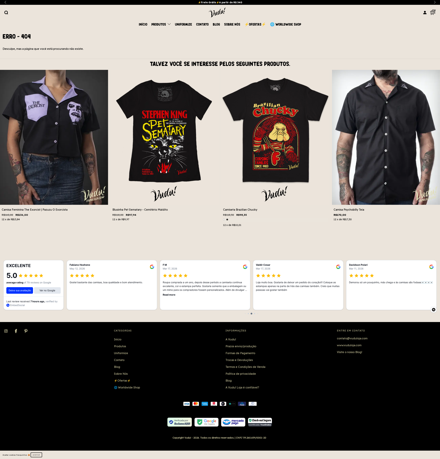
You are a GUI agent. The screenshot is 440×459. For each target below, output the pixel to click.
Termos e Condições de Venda (245, 367)
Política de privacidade (241, 373)
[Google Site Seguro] (206, 422)
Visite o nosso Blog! (349, 352)
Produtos (159, 24)
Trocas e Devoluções (239, 360)
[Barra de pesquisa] (6, 12)
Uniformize (183, 24)
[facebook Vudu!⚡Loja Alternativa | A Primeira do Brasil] (16, 331)
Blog (216, 24)
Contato (202, 24)
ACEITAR (36, 455)
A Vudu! (231, 339)
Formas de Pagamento (240, 353)
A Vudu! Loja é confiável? (242, 387)
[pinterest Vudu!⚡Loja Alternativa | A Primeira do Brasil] (26, 331)
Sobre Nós (232, 24)
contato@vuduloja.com (352, 338)
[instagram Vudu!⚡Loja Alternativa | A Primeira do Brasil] (6, 331)
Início (143, 24)
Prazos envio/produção (241, 346)
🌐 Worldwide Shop (285, 24)
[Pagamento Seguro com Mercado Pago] (233, 422)
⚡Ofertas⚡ (255, 24)
